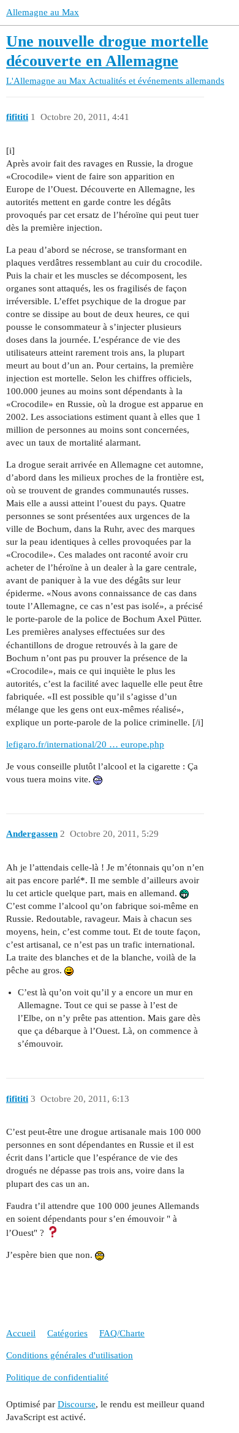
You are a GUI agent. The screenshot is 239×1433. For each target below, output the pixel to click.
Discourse (77, 1404)
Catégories (67, 1333)
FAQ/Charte (122, 1333)
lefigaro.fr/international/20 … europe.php (85, 744)
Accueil (21, 1333)
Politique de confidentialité (57, 1377)
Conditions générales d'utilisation (69, 1355)
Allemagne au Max (42, 12)
